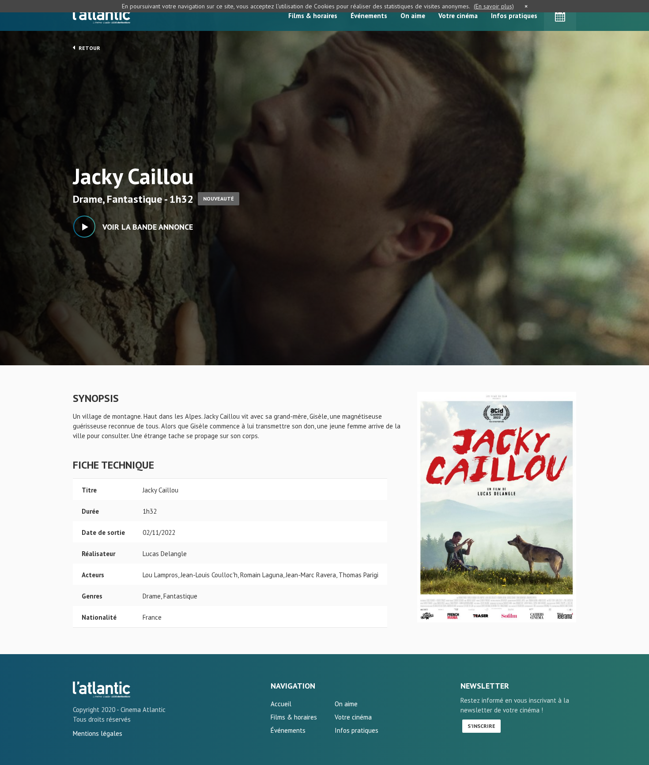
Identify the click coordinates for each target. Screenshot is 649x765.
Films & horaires (312, 15)
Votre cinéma (458, 15)
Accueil (281, 704)
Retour (88, 48)
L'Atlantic (101, 15)
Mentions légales (97, 733)
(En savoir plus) (494, 6)
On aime (412, 15)
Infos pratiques (514, 15)
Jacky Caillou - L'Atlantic (101, 689)
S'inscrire (481, 726)
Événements (369, 15)
